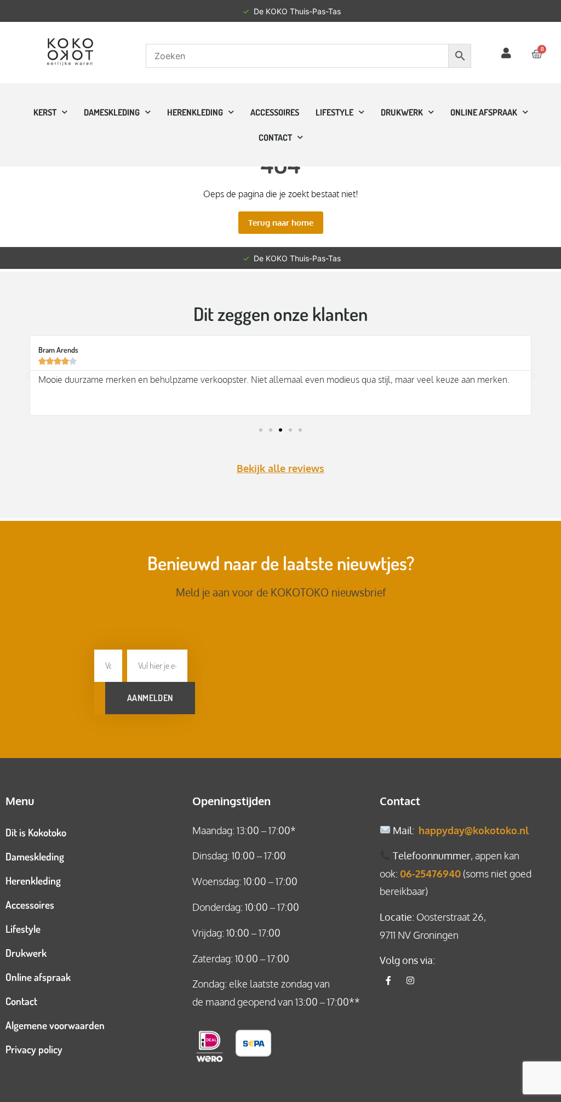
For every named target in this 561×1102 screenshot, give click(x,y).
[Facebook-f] (388, 980)
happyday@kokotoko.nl (474, 830)
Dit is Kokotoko (35, 832)
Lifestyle (334, 112)
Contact (21, 1001)
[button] (27, 375)
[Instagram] (410, 980)
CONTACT (275, 137)
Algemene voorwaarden (55, 1025)
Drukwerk (402, 112)
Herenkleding (195, 112)
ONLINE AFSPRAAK (483, 112)
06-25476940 (430, 874)
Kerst (44, 112)
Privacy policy (33, 1049)
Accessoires (274, 112)
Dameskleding (112, 112)
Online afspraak (38, 977)
